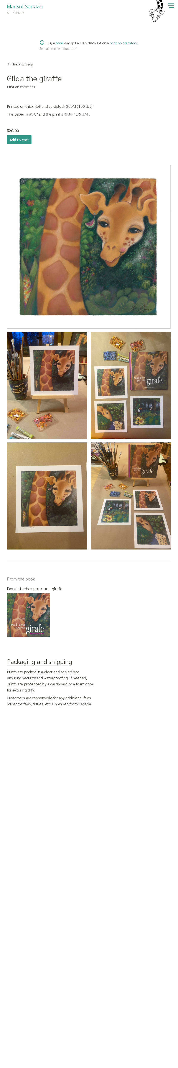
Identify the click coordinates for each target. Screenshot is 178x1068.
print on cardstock (124, 43)
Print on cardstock (21, 86)
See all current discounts (58, 48)
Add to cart (19, 139)
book (59, 43)
